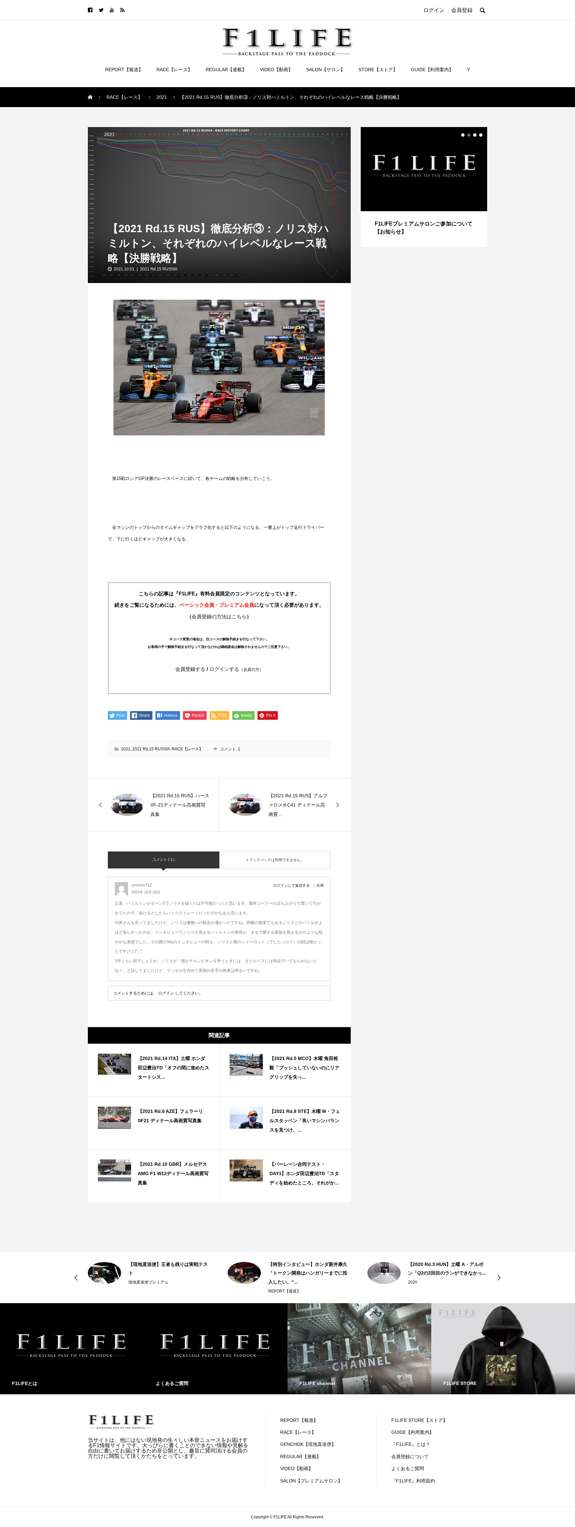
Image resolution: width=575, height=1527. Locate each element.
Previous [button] (76, 1277)
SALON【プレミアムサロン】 (311, 1480)
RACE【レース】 (174, 69)
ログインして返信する (291, 885)
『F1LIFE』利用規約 (413, 1480)
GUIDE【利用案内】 (432, 69)
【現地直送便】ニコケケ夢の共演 (443, 1264)
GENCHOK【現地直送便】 (308, 1444)
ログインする (236, 669)
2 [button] (469, 135)
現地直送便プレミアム (428, 1273)
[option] (424, 187)
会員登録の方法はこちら (219, 616)
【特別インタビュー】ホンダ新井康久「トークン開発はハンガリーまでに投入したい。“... (168, 1273)
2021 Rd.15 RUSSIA (158, 269)
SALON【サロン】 (325, 69)
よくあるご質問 (407, 1468)
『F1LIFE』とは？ (410, 1444)
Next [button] (498, 1277)
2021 (109, 134)
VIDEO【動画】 (276, 69)
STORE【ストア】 (378, 69)
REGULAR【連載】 (226, 69)
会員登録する (190, 669)
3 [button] (475, 135)
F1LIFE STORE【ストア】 (419, 1420)
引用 (320, 885)
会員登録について (410, 1456)
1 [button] (463, 135)
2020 (273, 1282)
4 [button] (480, 135)
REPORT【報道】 (124, 69)
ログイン (166, 993)
